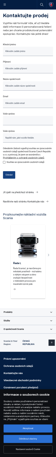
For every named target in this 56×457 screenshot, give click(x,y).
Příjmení (7, 62)
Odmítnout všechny (28, 439)
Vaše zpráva (9, 114)
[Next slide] (48, 254)
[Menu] (4, 4)
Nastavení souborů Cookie (28, 449)
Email (5, 96)
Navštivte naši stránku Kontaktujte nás (24, 201)
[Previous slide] (7, 254)
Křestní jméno (9, 44)
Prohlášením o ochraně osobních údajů (23, 158)
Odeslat (9, 175)
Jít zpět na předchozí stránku (18, 192)
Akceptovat (28, 428)
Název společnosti (11, 79)
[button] (28, 312)
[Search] (41, 4)
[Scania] (51, 4)
